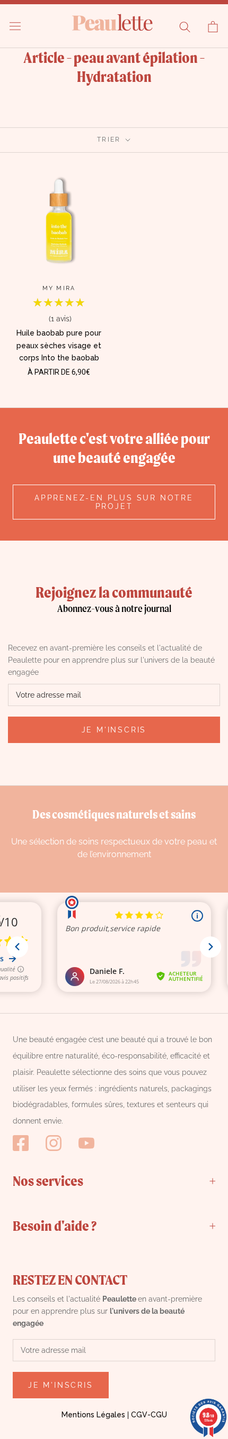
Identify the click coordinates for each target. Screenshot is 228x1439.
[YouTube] (86, 1143)
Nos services (48, 1180)
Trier (110, 139)
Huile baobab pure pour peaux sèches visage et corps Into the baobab (58, 345)
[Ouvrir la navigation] (15, 26)
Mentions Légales (93, 1414)
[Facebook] (21, 1143)
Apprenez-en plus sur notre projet (114, 502)
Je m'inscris (114, 730)
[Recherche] (184, 26)
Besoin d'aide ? (55, 1225)
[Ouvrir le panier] (212, 26)
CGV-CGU (149, 1414)
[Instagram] (54, 1143)
